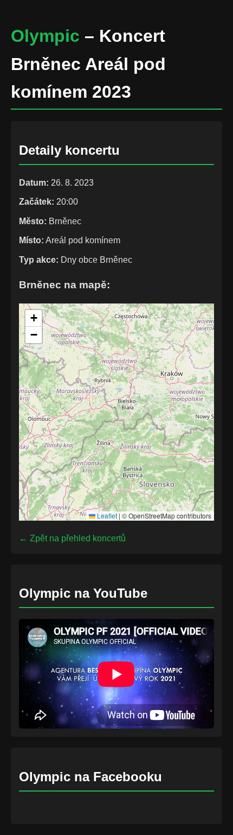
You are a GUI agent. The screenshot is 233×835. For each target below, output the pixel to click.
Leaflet (106, 515)
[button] (33, 318)
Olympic (45, 36)
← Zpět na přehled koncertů (72, 538)
